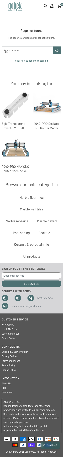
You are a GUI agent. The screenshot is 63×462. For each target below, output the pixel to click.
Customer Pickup (10, 333)
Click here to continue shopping (31, 60)
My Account (8, 324)
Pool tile (44, 233)
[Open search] (45, 6)
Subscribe (31, 283)
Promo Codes (8, 338)
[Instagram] (17, 298)
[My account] (51, 6)
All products (31, 256)
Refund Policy (9, 369)
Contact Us (7, 392)
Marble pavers (47, 221)
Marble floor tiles (31, 197)
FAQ (4, 387)
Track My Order (9, 329)
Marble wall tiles (31, 209)
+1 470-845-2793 (44, 298)
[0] (59, 6)
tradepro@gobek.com (17, 426)
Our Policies (11, 346)
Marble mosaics (17, 221)
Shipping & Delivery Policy (15, 351)
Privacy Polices (9, 356)
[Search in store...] (57, 50)
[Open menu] (3, 6)
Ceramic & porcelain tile (31, 244)
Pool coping (21, 233)
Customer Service (15, 319)
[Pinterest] (4, 298)
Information (10, 378)
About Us (6, 383)
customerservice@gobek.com (25, 306)
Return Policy (8, 365)
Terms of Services (11, 360)
